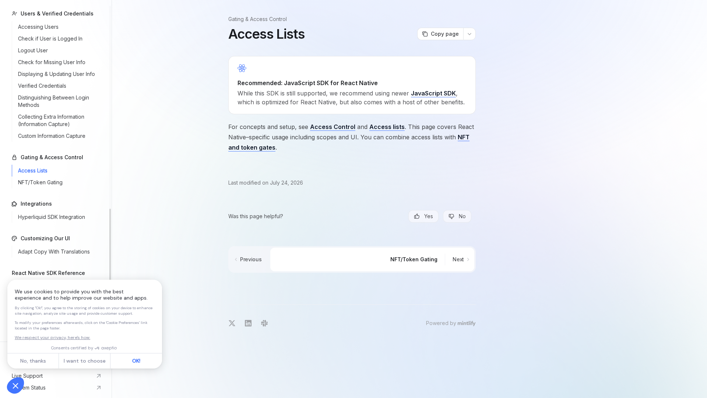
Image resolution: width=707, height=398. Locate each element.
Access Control (332, 126)
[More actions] (469, 34)
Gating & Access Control (257, 19)
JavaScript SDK (433, 93)
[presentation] (56, 171)
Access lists (387, 126)
